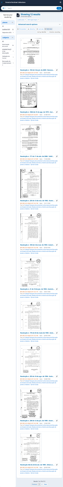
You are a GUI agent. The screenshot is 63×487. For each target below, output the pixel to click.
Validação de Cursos (8, 57)
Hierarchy (32, 29)
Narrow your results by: (7, 16)
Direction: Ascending (54, 32)
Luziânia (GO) (8, 30)
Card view (40, 29)
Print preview (22, 29)
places (5, 22)
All (3, 26)
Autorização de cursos (8, 45)
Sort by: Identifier (42, 32)
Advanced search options (27, 24)
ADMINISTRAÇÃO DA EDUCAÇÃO (8, 51)
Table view (49, 29)
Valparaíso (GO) (8, 33)
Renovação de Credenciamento (8, 63)
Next (45, 484)
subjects (6, 37)
